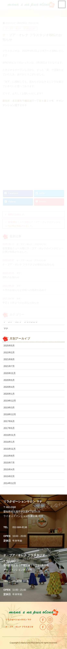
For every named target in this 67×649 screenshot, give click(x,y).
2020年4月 (9, 387)
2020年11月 (10, 373)
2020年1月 (9, 393)
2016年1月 (9, 442)
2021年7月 (9, 366)
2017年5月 (9, 428)
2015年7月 (9, 462)
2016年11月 (10, 435)
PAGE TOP (65, 625)
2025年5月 (9, 345)
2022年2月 (9, 352)
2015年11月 (10, 449)
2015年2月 (9, 476)
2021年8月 (9, 359)
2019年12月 (10, 400)
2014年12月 (10, 483)
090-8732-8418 (20, 581)
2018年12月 (10, 414)
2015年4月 (9, 469)
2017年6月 (9, 421)
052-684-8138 (19, 527)
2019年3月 (9, 407)
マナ (6, 328)
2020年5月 (9, 380)
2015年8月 (9, 455)
